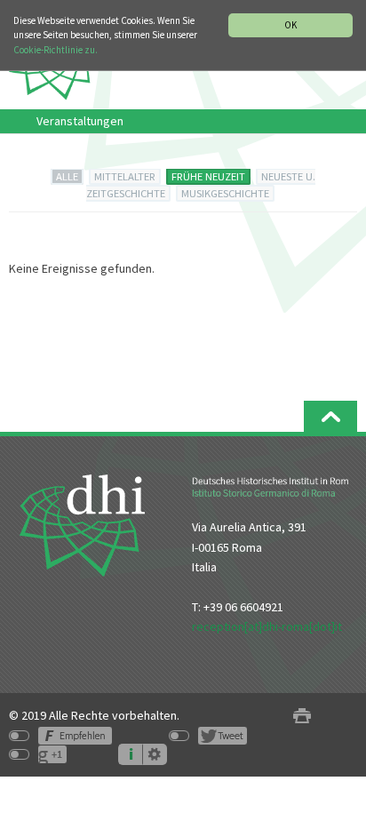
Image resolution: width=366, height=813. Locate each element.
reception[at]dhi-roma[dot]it (267, 626)
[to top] (330, 416)
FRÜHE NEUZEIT (208, 176)
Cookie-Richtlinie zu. (55, 50)
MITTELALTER (124, 176)
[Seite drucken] (302, 715)
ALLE (67, 176)
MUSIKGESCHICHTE (225, 193)
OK (290, 25)
